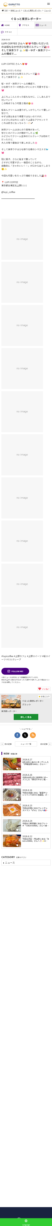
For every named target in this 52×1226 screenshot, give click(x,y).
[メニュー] (48, 4)
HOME (7, 25)
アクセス (25, 25)
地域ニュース (15, 10)
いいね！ (45, 689)
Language (26, 1225)
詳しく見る (26, 717)
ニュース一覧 (26, 744)
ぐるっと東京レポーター (32, 10)
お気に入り (45, 696)
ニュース (47, 10)
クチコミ (8, 32)
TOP (6, 10)
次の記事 (8, 744)
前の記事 (44, 744)
